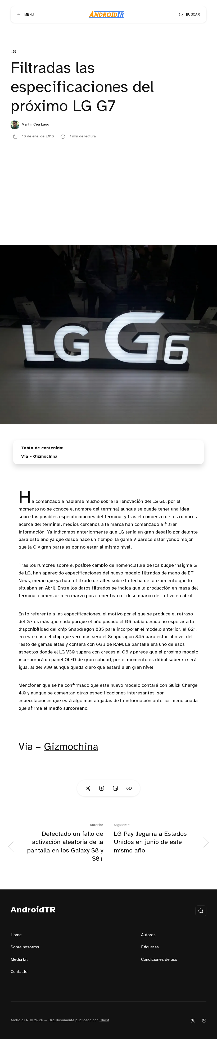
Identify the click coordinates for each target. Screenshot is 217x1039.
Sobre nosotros (25, 947)
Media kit (19, 959)
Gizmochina (71, 747)
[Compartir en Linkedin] (115, 788)
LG (13, 51)
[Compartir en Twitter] (88, 788)
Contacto (19, 972)
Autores (148, 935)
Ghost (104, 1020)
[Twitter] (193, 1020)
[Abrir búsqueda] (200, 910)
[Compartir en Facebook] (101, 788)
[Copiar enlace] (129, 788)
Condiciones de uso (159, 959)
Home (16, 935)
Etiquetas (150, 947)
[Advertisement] (108, 205)
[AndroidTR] (106, 14)
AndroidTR (33, 910)
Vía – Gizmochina (39, 456)
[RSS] (204, 1020)
